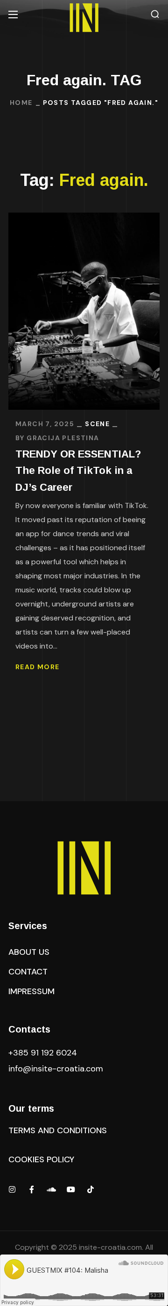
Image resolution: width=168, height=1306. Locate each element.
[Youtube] (70, 1189)
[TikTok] (90, 1189)
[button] (155, 14)
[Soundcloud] (51, 1189)
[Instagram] (12, 1189)
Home (21, 102)
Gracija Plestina (63, 438)
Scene (97, 424)
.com (55, 1068)
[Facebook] (31, 1189)
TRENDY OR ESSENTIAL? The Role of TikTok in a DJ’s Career (78, 470)
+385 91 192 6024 (43, 1052)
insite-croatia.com (110, 1247)
